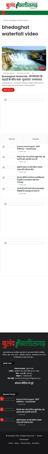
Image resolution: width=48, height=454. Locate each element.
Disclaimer (35, 443)
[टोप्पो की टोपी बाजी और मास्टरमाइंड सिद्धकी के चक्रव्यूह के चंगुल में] (8, 191)
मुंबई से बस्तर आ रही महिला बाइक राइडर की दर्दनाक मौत (29, 168)
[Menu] (3, 6)
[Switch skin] (41, 6)
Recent (12, 139)
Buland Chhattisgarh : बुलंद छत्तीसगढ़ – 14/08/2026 (28, 147)
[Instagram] (26, 387)
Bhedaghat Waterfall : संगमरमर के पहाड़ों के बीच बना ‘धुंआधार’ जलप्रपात (22, 78)
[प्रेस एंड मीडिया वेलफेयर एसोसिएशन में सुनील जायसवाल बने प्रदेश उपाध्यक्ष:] (8, 180)
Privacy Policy (25, 443)
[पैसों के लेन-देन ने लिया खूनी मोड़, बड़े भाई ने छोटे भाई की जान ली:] (8, 160)
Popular (36, 139)
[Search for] (45, 6)
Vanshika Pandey (9, 73)
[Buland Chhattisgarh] (22, 5)
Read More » (8, 90)
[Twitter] (21, 387)
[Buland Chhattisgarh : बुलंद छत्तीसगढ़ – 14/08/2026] (8, 149)
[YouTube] (24, 387)
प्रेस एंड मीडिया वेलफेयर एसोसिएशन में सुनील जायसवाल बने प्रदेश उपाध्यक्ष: (30, 179)
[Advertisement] (24, 305)
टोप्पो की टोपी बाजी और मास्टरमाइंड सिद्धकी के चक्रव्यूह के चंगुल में (30, 189)
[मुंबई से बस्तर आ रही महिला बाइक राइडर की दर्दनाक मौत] (8, 170)
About (17, 443)
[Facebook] (18, 387)
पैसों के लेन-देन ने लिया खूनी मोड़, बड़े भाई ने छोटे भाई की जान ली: (31, 158)
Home (5, 20)
